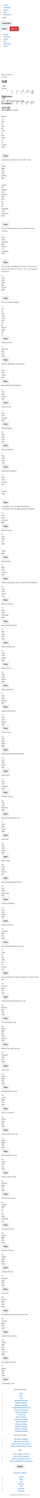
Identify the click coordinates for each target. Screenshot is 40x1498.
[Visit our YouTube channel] (23, 1470)
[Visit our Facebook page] (16, 1470)
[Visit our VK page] (21, 1470)
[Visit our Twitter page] (19, 1470)
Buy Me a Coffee (20, 1473)
